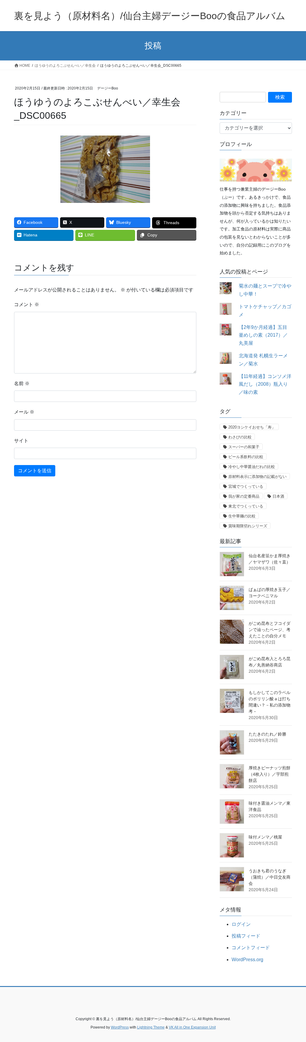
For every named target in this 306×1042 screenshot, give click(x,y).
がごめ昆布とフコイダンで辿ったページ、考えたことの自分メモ (269, 629)
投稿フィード (246, 935)
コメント (26, 304)
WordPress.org (247, 959)
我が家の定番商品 (243, 496)
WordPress (120, 1027)
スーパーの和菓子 (243, 447)
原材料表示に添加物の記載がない (257, 476)
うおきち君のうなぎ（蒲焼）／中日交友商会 (269, 877)
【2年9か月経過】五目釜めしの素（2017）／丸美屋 (263, 335)
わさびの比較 (240, 437)
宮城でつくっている (245, 486)
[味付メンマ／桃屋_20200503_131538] (232, 845)
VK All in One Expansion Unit (192, 1027)
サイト (21, 440)
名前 (22, 383)
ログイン (241, 924)
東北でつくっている (245, 506)
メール (24, 411)
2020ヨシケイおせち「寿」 (252, 427)
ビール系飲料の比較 (245, 457)
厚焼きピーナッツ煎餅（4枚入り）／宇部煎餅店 (269, 774)
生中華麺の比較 (241, 516)
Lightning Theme (151, 1027)
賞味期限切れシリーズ (247, 526)
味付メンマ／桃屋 (265, 837)
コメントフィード (251, 947)
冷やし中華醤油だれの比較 (251, 466)
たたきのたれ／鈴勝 (267, 734)
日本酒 (278, 496)
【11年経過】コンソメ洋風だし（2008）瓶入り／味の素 (265, 384)
